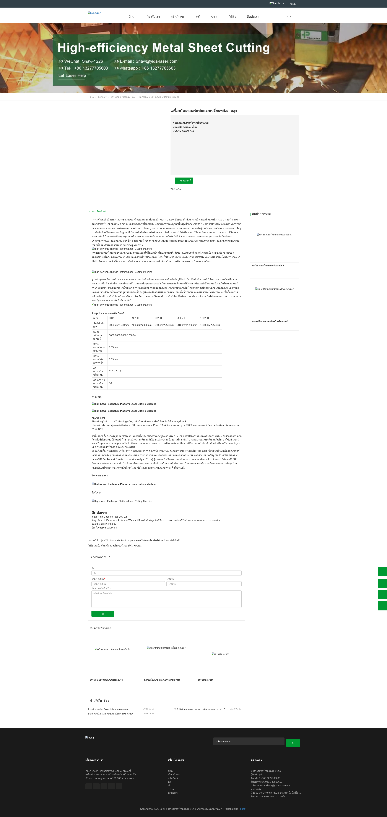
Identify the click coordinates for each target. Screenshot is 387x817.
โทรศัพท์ (170, 579)
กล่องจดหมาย (97, 579)
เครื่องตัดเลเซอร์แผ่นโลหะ (123, 97)
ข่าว (170, 785)
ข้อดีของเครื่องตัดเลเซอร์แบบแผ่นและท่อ (109, 709)
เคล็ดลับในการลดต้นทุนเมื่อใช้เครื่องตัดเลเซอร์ (111, 714)
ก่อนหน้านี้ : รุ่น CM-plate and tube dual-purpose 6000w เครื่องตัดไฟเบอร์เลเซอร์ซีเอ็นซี (134, 540)
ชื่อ (92, 568)
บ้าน (131, 16)
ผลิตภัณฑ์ (102, 97)
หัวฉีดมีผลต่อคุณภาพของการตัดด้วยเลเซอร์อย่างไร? (201, 709)
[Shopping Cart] (277, 3)
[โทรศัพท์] (382, 583)
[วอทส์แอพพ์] (382, 571)
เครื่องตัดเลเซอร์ (205, 680)
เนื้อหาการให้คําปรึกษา (101, 588)
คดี (198, 16)
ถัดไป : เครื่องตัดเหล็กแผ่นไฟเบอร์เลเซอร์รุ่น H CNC (115, 545)
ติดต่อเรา (253, 16)
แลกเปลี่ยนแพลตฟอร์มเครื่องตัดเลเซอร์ (162, 680)
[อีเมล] (382, 594)
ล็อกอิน (293, 4)
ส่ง (103, 614)
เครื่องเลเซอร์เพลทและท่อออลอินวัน (106, 680)
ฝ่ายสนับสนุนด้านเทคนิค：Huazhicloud (217, 809)
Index (243, 809)
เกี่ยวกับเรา (152, 16)
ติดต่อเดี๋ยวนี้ (185, 180)
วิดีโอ (232, 16)
